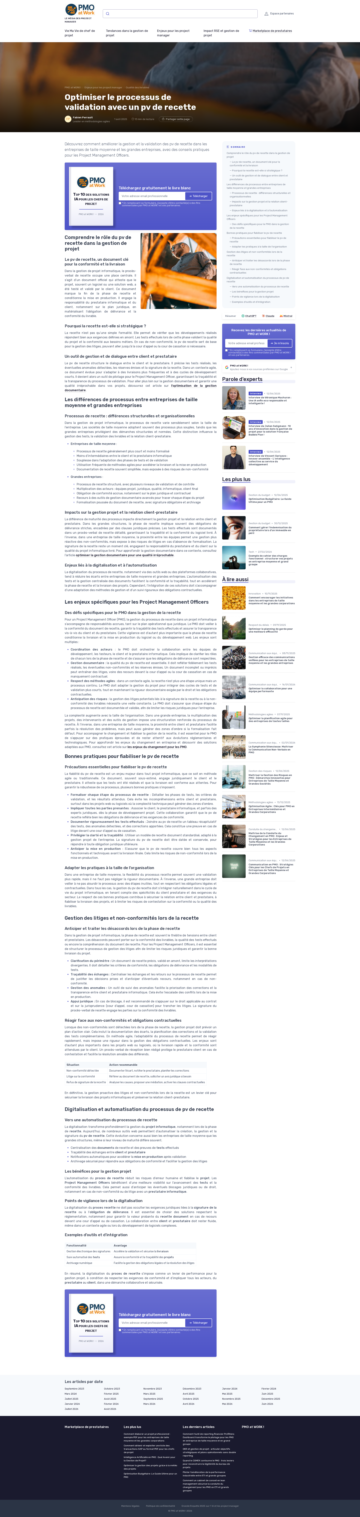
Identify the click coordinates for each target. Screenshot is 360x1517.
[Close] (248, 730)
